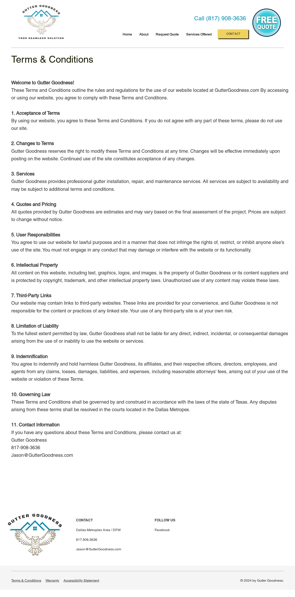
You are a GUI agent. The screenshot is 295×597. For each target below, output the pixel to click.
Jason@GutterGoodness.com (42, 455)
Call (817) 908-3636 (220, 18)
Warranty (52, 580)
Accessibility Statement (81, 580)
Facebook (162, 530)
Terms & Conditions (26, 580)
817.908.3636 (86, 540)
